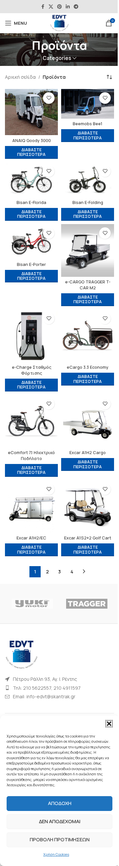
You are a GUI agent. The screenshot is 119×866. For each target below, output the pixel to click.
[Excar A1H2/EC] (31, 506)
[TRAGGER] (87, 603)
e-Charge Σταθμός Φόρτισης (31, 370)
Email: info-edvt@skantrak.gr (44, 696)
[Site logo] (59, 22)
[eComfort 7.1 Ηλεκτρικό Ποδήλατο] (31, 421)
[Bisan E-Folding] (87, 179)
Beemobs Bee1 (87, 124)
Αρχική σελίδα (20, 77)
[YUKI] (32, 603)
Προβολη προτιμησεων (60, 839)
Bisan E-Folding (87, 202)
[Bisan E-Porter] (31, 241)
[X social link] (51, 6)
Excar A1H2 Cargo (87, 452)
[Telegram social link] (76, 6)
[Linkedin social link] (68, 6)
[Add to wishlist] (49, 98)
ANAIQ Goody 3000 (31, 140)
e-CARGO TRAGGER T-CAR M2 (87, 285)
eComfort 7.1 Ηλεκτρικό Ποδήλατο (31, 455)
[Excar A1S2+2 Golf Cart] (87, 506)
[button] (109, 723)
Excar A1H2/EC (31, 538)
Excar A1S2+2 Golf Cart (87, 538)
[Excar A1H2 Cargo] (87, 421)
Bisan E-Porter (31, 264)
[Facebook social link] (43, 6)
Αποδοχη (59, 803)
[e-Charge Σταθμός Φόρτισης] (31, 335)
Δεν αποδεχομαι (59, 821)
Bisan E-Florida (31, 202)
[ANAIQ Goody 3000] (31, 112)
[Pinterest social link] (59, 6)
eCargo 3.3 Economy (87, 367)
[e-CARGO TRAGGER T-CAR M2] (87, 250)
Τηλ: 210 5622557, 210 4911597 (47, 688)
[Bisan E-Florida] (31, 179)
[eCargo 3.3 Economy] (87, 335)
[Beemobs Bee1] (87, 104)
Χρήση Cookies (56, 854)
